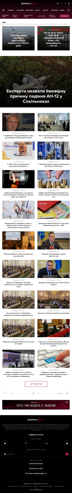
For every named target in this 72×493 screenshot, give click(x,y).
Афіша (62, 10)
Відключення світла (28, 16)
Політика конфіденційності (36, 473)
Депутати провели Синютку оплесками (53, 313)
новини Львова (37, 483)
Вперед (60, 393)
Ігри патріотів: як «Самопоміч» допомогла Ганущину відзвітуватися (18, 314)
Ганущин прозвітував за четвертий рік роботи (53, 284)
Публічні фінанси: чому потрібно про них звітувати (18, 255)
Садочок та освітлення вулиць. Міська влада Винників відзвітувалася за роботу (53, 344)
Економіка (29, 10)
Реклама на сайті (36, 468)
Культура (54, 10)
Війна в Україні (15, 16)
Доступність (41, 16)
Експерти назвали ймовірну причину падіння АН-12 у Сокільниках (36, 96)
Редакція (35, 486)
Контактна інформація (46, 486)
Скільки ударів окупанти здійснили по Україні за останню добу (18, 40)
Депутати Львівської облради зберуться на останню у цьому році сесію (18, 285)
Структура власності (12, 486)
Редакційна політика (26, 486)
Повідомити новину (59, 486)
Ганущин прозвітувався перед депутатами (54, 255)
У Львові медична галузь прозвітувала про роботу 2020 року (53, 165)
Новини (10, 10)
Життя (45, 10)
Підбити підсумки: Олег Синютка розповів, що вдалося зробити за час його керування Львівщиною (18, 374)
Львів (6, 144)
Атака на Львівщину (52, 16)
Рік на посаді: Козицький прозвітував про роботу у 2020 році (53, 137)
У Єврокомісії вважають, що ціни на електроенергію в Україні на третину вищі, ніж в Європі (18, 195)
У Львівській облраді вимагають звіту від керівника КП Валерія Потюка (18, 137)
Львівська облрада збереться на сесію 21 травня (18, 343)
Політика (20, 10)
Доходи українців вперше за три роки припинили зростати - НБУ (53, 224)
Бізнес (37, 10)
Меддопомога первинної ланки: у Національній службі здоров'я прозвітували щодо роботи (18, 225)
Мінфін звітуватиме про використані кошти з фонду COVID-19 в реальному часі (53, 195)
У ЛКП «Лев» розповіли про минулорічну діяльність (18, 165)
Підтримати (64, 16)
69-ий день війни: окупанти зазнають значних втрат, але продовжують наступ (54, 39)
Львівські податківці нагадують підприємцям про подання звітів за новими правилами (54, 374)
